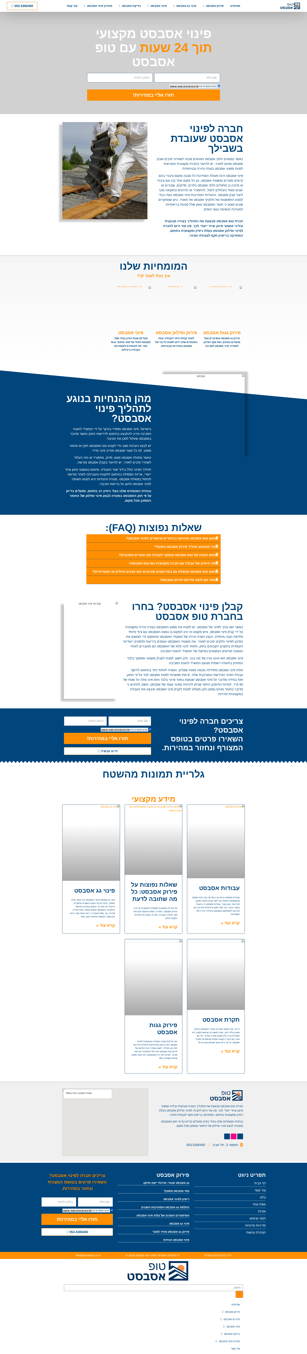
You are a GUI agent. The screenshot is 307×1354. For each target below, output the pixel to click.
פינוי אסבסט (158, 6)
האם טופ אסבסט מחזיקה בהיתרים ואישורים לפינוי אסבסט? (171, 538)
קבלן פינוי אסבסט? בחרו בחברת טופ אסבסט (187, 611)
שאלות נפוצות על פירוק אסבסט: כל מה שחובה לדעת (154, 891)
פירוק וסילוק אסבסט (176, 332)
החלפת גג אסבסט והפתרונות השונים (165, 1207)
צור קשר (72, 6)
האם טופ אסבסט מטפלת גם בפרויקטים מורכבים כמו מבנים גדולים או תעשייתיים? (154, 571)
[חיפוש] (239, 1294)
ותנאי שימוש (176, 86)
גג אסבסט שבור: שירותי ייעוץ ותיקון (166, 1182)
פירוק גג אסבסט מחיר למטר (171, 1231)
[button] (153, 538)
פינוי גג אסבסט (186, 6)
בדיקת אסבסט (131, 6)
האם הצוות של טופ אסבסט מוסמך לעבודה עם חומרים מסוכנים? (167, 555)
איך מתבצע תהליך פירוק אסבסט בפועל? (185, 546)
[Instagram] (233, 1136)
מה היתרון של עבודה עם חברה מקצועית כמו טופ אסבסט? (172, 563)
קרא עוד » (230, 923)
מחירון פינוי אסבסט (99, 6)
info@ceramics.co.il (88, 1255)
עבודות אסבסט (219, 888)
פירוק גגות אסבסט (222, 332)
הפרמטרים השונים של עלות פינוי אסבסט (163, 1215)
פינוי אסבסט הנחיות (176, 1240)
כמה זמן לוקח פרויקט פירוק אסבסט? (188, 580)
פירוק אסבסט (215, 6)
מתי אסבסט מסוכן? (176, 1191)
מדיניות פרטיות (191, 86)
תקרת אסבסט (221, 1019)
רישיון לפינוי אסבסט (176, 1199)
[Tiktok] (240, 1136)
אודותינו (235, 6)
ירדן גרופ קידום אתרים (218, 1255)
